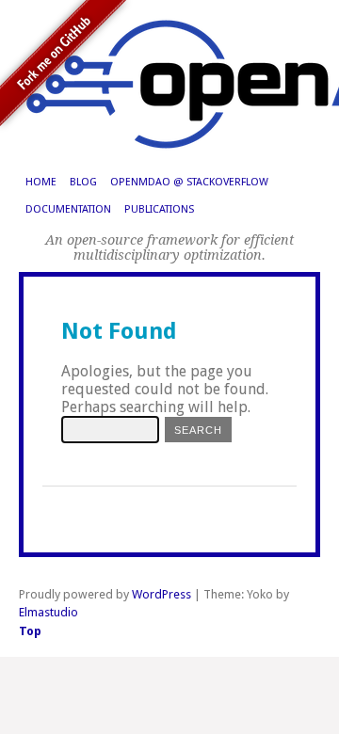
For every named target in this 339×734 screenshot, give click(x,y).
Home (40, 182)
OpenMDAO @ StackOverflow (189, 182)
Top (30, 631)
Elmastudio (48, 612)
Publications (159, 209)
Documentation (68, 209)
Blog (83, 182)
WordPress (161, 594)
